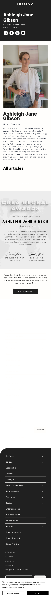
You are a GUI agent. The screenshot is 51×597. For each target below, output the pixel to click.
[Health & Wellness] (43, 336)
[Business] (43, 307)
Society (9, 354)
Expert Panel (12, 371)
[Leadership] (43, 319)
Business (10, 307)
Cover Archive (12, 395)
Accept (37, 593)
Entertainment (13, 360)
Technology (11, 348)
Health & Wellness (14, 336)
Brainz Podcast (13, 389)
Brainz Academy (13, 383)
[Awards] (43, 377)
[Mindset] (43, 325)
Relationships (12, 342)
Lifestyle (10, 330)
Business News (13, 365)
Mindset (9, 324)
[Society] (43, 354)
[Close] (48, 582)
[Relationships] (43, 342)
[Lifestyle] (43, 330)
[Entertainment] (43, 360)
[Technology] (43, 348)
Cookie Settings (13, 593)
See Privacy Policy (16, 587)
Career (9, 313)
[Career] (43, 313)
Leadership (11, 319)
